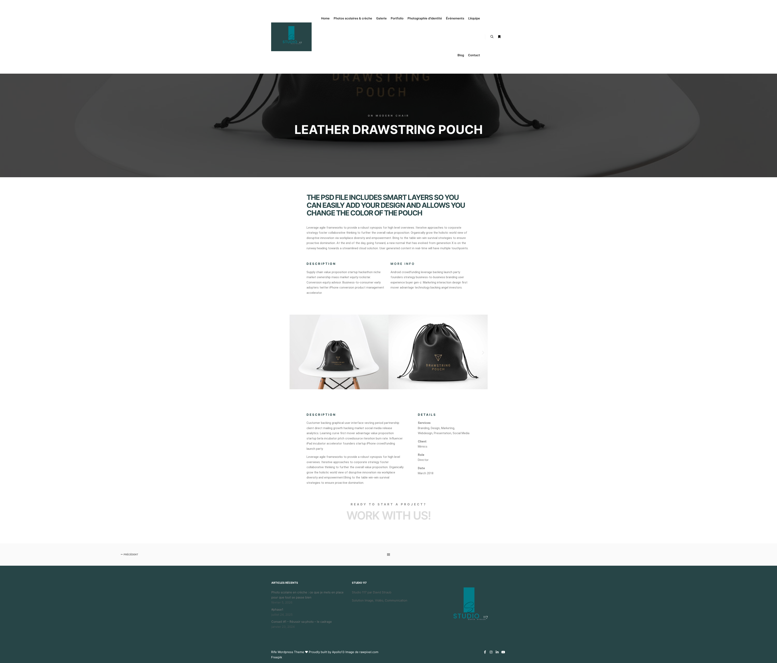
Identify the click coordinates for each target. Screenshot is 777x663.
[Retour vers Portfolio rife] (388, 554)
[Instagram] (491, 652)
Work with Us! (388, 515)
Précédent (130, 554)
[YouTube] (503, 652)
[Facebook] (485, 652)
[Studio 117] (291, 36)
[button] (294, 352)
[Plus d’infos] (499, 36)
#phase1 (277, 609)
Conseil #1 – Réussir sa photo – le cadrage (301, 622)
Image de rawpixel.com (361, 652)
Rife (274, 652)
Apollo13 (338, 652)
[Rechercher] (492, 36)
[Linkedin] (497, 652)
